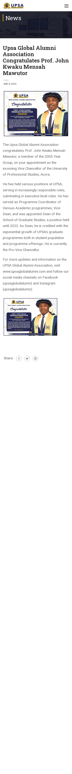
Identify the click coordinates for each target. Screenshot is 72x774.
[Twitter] (27, 358)
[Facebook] (19, 358)
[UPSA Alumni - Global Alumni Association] (13, 6)
